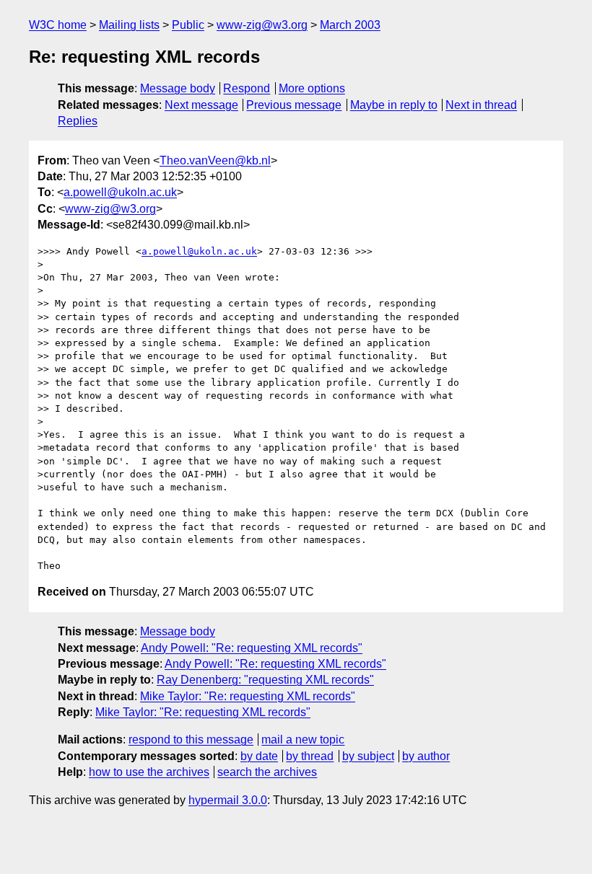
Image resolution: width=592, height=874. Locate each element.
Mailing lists (129, 25)
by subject (368, 756)
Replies (77, 121)
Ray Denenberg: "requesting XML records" (265, 680)
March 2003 (350, 25)
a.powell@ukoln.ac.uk (120, 192)
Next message (201, 105)
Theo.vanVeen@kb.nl (215, 160)
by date (259, 756)
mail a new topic (302, 739)
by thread (310, 756)
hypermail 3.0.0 (227, 800)
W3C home (58, 25)
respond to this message (191, 739)
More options (312, 88)
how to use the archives (149, 772)
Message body (177, 88)
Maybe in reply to (394, 105)
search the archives (267, 772)
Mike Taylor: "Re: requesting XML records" (247, 696)
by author (426, 756)
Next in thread (481, 105)
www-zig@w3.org (262, 25)
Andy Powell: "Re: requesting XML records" (251, 648)
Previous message (293, 105)
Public (188, 25)
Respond (246, 88)
